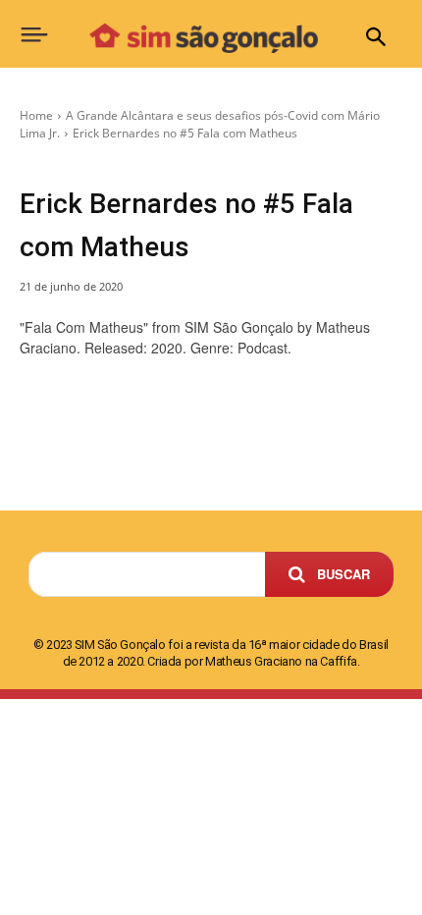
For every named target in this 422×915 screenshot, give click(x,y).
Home (36, 115)
